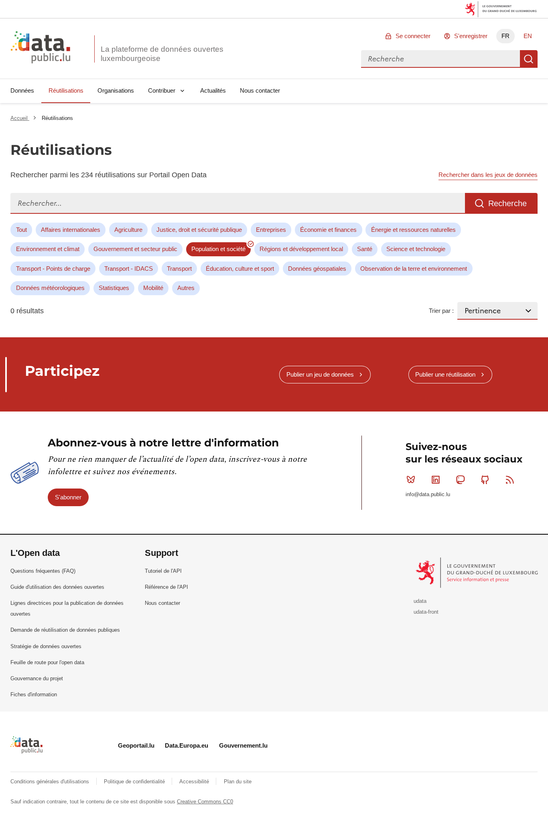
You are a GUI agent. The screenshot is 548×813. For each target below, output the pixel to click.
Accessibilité (195, 782)
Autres (186, 287)
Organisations (115, 90)
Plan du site (238, 782)
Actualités (213, 90)
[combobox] (440, 59)
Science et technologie (415, 248)
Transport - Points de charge (53, 268)
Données (22, 90)
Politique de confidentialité (135, 782)
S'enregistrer (470, 35)
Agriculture (128, 229)
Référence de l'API (166, 587)
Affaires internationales (70, 229)
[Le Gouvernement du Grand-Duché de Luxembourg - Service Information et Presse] (478, 572)
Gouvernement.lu (243, 745)
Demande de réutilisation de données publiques (65, 630)
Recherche (529, 59)
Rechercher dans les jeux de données (488, 174)
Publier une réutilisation (445, 374)
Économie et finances (328, 229)
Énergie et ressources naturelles (413, 229)
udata (420, 601)
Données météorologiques (50, 287)
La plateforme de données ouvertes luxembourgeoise (162, 54)
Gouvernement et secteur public (135, 248)
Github (485, 480)
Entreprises (271, 229)
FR (505, 35)
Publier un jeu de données (320, 374)
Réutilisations (66, 90)
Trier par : (441, 310)
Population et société (218, 248)
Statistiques (114, 287)
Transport (179, 268)
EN (528, 35)
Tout (21, 229)
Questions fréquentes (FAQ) (42, 571)
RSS (510, 480)
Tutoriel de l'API (163, 571)
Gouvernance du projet (36, 678)
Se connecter (413, 35)
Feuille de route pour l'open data (47, 662)
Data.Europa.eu (186, 745)
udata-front (426, 612)
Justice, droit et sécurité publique (199, 229)
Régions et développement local (301, 248)
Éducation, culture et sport (240, 268)
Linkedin (435, 480)
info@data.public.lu (428, 494)
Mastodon (460, 480)
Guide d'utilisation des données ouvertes (57, 587)
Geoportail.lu (136, 745)
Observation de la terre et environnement (413, 268)
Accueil (19, 118)
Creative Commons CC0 (205, 802)
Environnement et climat (47, 248)
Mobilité (153, 287)
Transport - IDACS (128, 268)
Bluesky (411, 480)
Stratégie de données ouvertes (45, 646)
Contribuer (161, 90)
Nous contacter (260, 90)
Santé (364, 248)
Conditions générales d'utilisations (50, 782)
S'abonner (68, 497)
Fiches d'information (33, 694)
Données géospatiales (317, 268)
